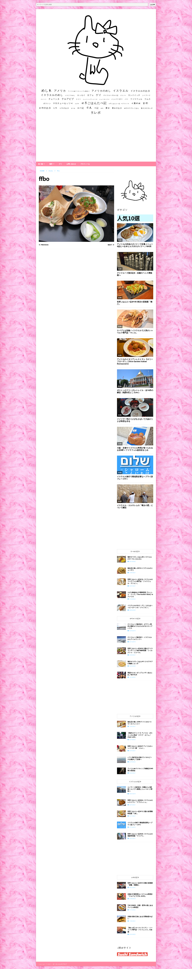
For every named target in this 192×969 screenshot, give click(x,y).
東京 (108, 108)
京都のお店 (45, 108)
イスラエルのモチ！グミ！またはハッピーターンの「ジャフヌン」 (140, 606)
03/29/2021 (132, 655)
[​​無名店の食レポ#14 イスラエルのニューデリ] (121, 570)
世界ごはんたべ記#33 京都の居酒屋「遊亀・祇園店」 (140, 884)
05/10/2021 (132, 750)
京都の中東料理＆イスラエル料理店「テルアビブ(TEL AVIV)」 (140, 895)
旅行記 (80, 108)
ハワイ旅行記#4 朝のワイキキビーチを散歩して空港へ (140, 758)
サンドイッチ (134, 95)
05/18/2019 (132, 630)
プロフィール (85, 164)
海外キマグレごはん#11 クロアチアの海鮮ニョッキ (140, 662)
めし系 (46, 90)
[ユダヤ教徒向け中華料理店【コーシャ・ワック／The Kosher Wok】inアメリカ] (121, 594)
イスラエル (121, 90)
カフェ (90, 95)
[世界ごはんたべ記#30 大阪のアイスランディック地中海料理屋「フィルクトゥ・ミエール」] (121, 650)
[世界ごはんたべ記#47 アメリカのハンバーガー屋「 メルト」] (121, 748)
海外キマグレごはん (131, 108)
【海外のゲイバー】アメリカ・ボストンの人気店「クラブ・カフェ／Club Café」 (140, 735)
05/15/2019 (132, 642)
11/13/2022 (132, 910)
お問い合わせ (71, 164)
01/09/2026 (132, 898)
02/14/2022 (132, 739)
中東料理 (136, 103)
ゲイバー (123, 95)
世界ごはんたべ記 (94, 102)
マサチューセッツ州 (63, 103)
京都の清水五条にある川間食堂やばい (140, 917)
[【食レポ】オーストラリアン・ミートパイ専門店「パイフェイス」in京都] (121, 930)
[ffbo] (76, 240)
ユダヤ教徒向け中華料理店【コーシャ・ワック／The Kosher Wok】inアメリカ (140, 594)
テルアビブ (68, 99)
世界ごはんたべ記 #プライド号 (119, 103)
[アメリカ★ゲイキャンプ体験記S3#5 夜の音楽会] (121, 771)
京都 (145, 103)
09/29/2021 (132, 773)
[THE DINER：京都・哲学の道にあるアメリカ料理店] (121, 907)
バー (126, 99)
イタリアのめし (70, 95)
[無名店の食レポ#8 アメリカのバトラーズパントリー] (121, 724)
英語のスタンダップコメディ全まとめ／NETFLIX (140, 674)
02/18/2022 (132, 762)
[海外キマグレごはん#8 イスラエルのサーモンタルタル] (121, 559)
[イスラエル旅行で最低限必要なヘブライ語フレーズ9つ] (121, 825)
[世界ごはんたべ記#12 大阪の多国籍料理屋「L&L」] (121, 813)
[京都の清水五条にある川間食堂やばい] (121, 918)
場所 (50, 164)
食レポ (96, 112)
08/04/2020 (132, 610)
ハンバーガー (117, 99)
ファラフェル (136, 99)
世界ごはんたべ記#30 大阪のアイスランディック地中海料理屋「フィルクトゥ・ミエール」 (140, 650)
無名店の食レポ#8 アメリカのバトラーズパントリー (140, 723)
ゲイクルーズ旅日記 (110, 95)
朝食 (102, 108)
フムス (147, 99)
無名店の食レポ (147, 108)
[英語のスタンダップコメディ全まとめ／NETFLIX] (121, 675)
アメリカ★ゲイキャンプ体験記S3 (79, 91)
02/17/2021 (132, 816)
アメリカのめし (101, 90)
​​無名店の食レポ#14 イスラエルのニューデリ (140, 569)
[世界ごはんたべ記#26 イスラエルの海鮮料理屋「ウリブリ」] (121, 836)
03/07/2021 (132, 586)
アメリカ (60, 90)
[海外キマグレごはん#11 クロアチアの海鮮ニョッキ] (121, 664)
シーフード (146, 95)
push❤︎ (152, 4)
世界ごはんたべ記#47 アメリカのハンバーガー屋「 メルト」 (140, 747)
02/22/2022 (132, 934)
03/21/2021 (132, 838)
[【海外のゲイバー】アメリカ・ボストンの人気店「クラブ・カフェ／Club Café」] (121, 735)
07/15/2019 (132, 827)
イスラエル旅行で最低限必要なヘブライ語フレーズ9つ (140, 823)
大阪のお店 (64, 108)
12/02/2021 (132, 726)
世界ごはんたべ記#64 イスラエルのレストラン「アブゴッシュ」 (140, 801)
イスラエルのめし (52, 95)
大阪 (55, 108)
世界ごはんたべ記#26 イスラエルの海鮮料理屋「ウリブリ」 (140, 835)
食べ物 (40, 164)
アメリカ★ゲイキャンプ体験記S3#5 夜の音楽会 (140, 769)
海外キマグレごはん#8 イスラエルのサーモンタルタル (140, 558)
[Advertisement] (96, 140)
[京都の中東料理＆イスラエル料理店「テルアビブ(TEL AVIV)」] (121, 896)
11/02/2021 (132, 921)
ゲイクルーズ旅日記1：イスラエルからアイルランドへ (140, 638)
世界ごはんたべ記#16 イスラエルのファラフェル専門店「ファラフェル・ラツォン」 (140, 581)
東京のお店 (117, 108)
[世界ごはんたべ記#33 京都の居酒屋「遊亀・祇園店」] (121, 885)
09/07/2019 (132, 794)
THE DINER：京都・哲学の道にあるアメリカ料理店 (140, 906)
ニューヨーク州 (104, 99)
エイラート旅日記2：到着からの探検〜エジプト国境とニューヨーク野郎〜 (140, 789)
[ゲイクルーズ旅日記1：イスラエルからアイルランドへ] (121, 639)
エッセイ (81, 95)
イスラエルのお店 (140, 91)
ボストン (47, 103)
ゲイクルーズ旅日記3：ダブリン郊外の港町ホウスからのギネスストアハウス (140, 626)
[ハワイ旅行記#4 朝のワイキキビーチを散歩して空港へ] (121, 759)
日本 (89, 107)
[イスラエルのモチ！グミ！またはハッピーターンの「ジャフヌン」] (121, 607)
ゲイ (98, 95)
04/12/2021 (132, 887)
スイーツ (44, 99)
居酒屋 (73, 108)
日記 (96, 108)
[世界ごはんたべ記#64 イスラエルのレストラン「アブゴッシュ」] (121, 802)
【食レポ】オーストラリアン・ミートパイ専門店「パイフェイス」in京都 (140, 930)
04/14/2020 (132, 561)
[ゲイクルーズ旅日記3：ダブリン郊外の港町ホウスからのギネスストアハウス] (121, 626)
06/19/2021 (132, 805)
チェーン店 (54, 99)
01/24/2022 (132, 599)
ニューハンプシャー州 (90, 99)
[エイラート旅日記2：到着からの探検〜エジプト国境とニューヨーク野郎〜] (121, 789)
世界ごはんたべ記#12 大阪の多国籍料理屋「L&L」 (140, 812)
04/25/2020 (132, 666)
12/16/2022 (132, 677)
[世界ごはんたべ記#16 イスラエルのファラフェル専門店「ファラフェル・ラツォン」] (121, 581)
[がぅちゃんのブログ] (96, 84)
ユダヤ (77, 103)
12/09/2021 (132, 572)
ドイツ (78, 99)
